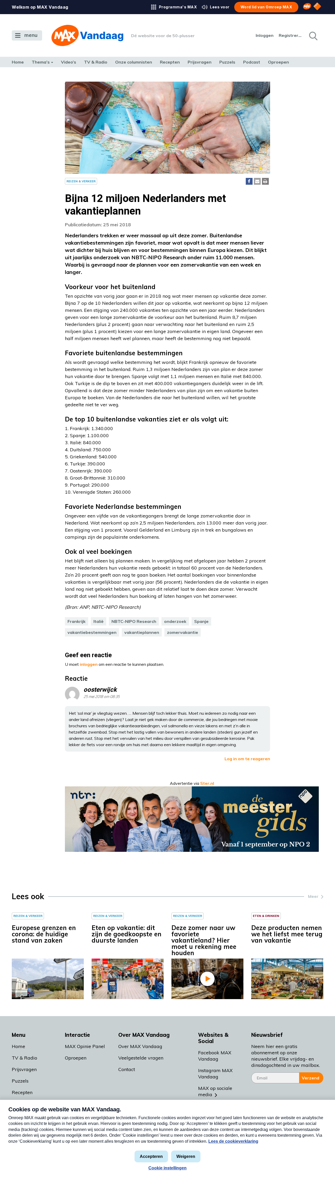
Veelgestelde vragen (140, 1058)
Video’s (68, 62)
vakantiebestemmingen (92, 632)
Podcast (251, 62)
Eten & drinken (266, 916)
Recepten (170, 62)
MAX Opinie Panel (85, 1046)
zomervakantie (182, 632)
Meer (313, 896)
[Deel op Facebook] (249, 181)
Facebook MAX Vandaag (214, 1056)
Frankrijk (77, 621)
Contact (126, 1069)
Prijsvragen (199, 62)
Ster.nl (207, 783)
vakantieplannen (141, 632)
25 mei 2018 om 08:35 (101, 697)
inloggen (89, 664)
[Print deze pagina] (265, 181)
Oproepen (278, 62)
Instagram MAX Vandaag (215, 1073)
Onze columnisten (133, 62)
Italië (98, 621)
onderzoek (175, 621)
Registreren (290, 35)
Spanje (201, 621)
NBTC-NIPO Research (133, 621)
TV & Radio (95, 62)
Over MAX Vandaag (140, 1046)
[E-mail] (257, 181)
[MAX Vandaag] (87, 35)
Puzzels (227, 62)
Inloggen (264, 35)
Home (18, 62)
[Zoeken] (313, 35)
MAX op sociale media (215, 1091)
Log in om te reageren (247, 758)
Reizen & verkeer (81, 181)
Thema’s (41, 62)
